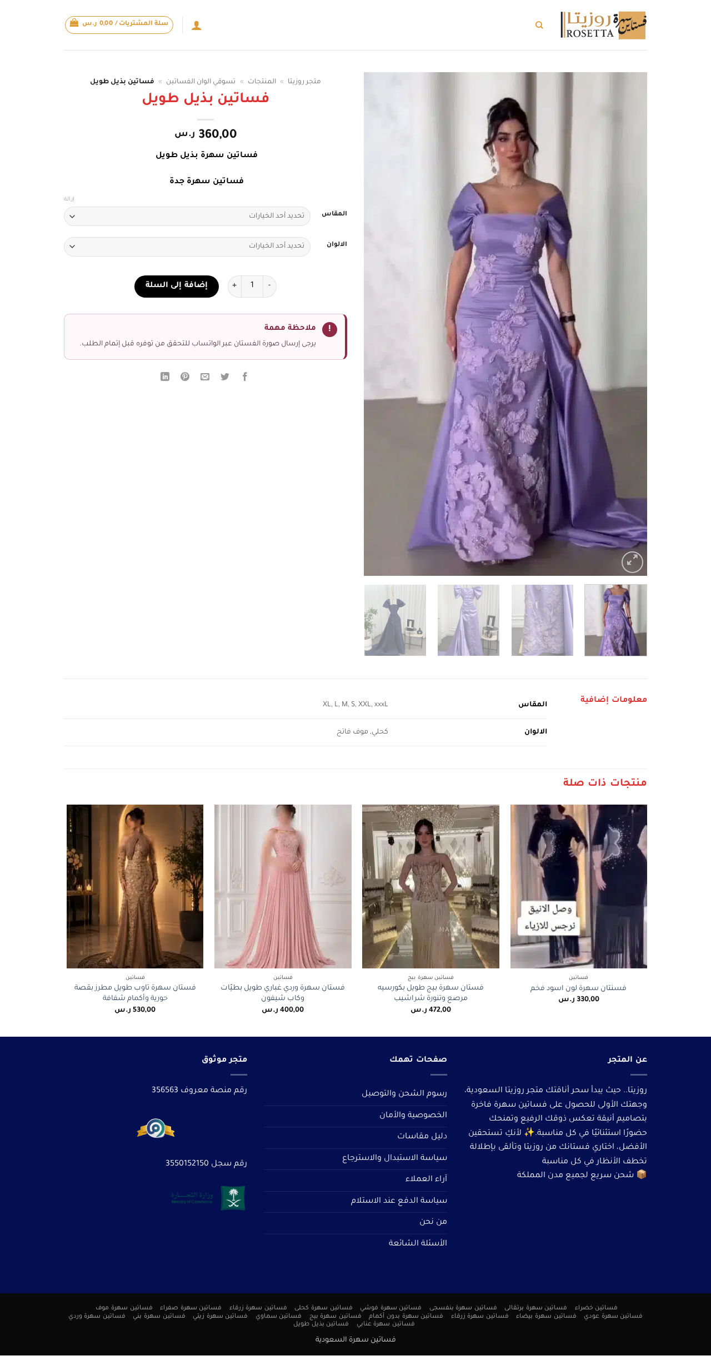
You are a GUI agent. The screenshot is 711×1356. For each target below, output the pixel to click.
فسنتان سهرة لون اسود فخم (578, 989)
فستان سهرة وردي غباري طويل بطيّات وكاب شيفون (283, 994)
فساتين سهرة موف (124, 1308)
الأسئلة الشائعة (418, 1244)
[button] (119, 25)
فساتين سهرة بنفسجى (463, 1308)
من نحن (433, 1222)
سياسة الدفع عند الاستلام (399, 1201)
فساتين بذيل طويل (321, 1325)
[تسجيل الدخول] (196, 25)
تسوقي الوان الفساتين (449, 25)
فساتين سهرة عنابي (386, 1325)
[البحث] (539, 25)
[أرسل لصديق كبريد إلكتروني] (205, 379)
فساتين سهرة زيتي (220, 1316)
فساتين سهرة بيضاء (546, 1316)
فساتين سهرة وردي (97, 1316)
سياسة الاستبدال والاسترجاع (394, 1158)
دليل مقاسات (422, 1137)
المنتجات (262, 82)
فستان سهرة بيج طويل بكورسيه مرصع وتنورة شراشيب (431, 994)
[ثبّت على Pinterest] (185, 379)
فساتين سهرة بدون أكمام (406, 1316)
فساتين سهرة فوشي (391, 1308)
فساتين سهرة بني (159, 1316)
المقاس (334, 214)
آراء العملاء (426, 1180)
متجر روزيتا (304, 82)
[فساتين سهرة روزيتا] (603, 25)
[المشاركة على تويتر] (225, 379)
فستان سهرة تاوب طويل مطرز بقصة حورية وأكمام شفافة (135, 994)
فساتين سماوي (279, 1316)
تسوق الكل (511, 25)
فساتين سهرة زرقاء (258, 1308)
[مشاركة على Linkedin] (165, 379)
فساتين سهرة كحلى (323, 1308)
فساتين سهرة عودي (613, 1316)
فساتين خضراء (596, 1308)
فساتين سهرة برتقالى (535, 1308)
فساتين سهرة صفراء (191, 1308)
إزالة (69, 200)
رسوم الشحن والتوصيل (404, 1094)
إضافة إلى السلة (177, 286)
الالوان (337, 245)
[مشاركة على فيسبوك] (245, 379)
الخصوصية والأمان (413, 1116)
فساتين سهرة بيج (335, 1316)
